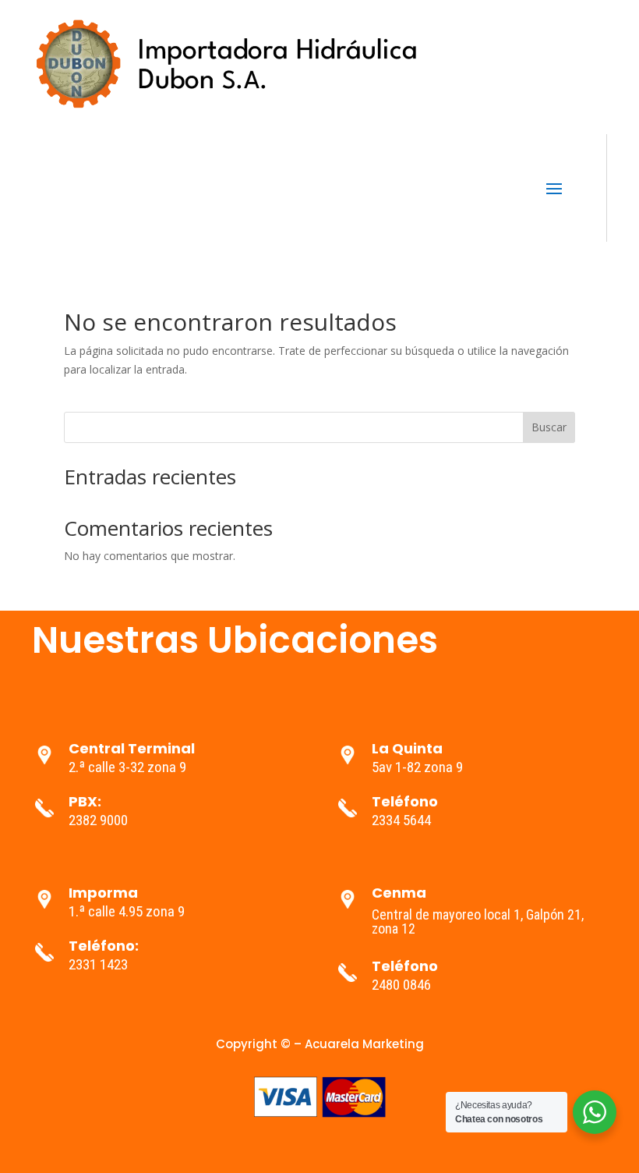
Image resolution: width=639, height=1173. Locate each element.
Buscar (549, 427)
